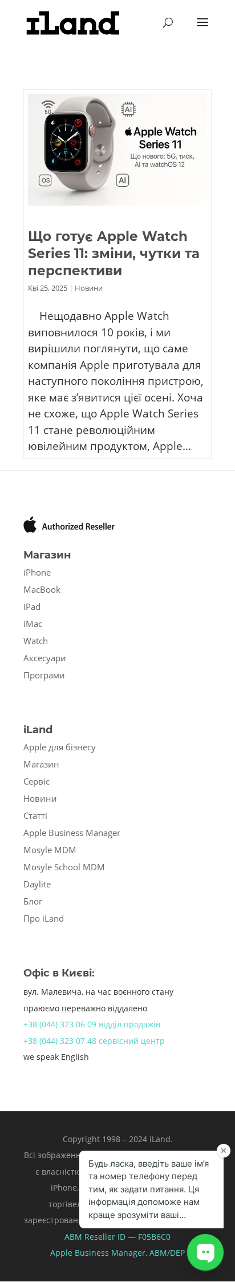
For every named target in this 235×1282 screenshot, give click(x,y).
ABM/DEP (167, 1252)
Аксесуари (44, 658)
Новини (89, 288)
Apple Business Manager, (99, 1252)
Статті (35, 815)
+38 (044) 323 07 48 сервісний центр (94, 1040)
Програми (44, 675)
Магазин (41, 764)
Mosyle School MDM (64, 867)
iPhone (37, 572)
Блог (32, 901)
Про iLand (43, 918)
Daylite (37, 884)
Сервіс (36, 781)
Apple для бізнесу (59, 747)
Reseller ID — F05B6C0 (126, 1236)
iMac (32, 623)
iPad (31, 606)
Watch (35, 640)
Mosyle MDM (49, 849)
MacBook (41, 589)
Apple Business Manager (71, 832)
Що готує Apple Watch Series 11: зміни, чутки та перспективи (114, 253)
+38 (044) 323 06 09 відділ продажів (91, 1024)
